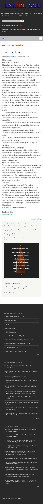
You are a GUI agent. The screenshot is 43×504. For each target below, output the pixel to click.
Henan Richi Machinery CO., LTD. (15, 317)
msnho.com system (15, 498)
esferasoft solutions (10, 320)
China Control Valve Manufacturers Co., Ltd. (18, 343)
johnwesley (12, 56)
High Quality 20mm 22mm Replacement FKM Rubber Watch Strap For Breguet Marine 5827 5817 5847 (20, 392)
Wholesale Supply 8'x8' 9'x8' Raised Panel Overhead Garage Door (20, 366)
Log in (3, 25)
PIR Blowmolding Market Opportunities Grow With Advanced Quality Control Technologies (19, 475)
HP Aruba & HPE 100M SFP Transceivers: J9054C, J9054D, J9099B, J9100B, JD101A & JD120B (20, 441)
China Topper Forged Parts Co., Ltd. (15, 351)
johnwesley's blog (17, 45)
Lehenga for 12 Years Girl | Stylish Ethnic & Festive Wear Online (21, 397)
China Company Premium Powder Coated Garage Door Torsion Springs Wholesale (21, 414)
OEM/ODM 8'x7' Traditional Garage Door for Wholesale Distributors (21, 372)
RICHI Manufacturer (10, 332)
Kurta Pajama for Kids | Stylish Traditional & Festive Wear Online (21, 403)
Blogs (8, 45)
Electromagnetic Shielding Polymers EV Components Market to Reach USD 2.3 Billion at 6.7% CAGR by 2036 (20, 481)
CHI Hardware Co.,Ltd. (11, 347)
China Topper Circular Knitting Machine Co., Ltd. (19, 340)
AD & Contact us (9, 292)
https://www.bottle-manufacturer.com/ (15, 224)
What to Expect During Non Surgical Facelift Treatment (21, 458)
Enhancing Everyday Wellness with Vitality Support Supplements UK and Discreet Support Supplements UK (21, 469)
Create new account (12, 25)
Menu (3, 38)
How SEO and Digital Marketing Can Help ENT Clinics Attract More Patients (21, 463)
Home (3, 45)
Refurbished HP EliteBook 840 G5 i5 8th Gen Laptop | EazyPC (21, 381)
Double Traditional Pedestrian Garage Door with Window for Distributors (21, 408)
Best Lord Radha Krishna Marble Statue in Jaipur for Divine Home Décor (20, 430)
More (37, 354)
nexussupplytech (10, 328)
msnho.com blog (7, 214)
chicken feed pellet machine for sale (15, 377)
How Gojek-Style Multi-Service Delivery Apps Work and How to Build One (21, 446)
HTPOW (7, 324)
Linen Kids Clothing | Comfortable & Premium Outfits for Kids (21, 386)
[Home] (21, 5)
